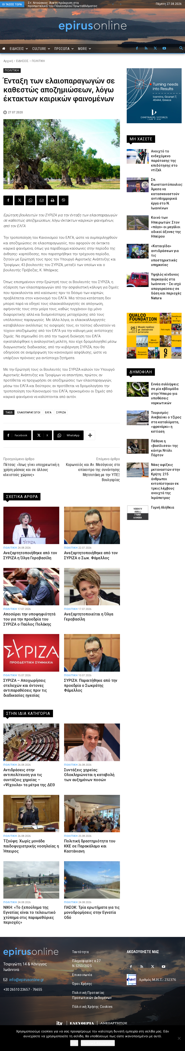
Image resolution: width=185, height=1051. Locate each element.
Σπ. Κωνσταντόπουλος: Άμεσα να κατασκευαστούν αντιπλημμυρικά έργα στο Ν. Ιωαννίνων (167, 194)
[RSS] (146, 48)
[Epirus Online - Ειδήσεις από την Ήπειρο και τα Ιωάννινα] (30, 952)
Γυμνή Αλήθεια (162, 507)
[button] (181, 48)
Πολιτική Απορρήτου (98, 1043)
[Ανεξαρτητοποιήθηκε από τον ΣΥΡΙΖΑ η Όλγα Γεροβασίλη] (31, 525)
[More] (90, 435)
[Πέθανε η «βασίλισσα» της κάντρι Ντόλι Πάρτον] (138, 446)
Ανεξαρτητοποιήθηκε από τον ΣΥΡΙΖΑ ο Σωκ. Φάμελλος (91, 555)
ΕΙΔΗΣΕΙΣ (22, 61)
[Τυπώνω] (52, 200)
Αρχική (8, 61)
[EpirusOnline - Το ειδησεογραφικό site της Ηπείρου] (92, 26)
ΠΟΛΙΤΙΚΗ (38, 61)
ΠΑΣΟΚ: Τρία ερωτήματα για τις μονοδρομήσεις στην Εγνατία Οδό (92, 912)
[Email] (41, 200)
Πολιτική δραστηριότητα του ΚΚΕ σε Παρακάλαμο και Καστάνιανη (89, 846)
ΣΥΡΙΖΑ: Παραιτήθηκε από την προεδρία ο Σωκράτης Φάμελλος (90, 685)
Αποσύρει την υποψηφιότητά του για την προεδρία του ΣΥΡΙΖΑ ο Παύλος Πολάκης (29, 619)
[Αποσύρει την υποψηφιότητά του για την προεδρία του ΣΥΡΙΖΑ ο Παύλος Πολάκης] (31, 586)
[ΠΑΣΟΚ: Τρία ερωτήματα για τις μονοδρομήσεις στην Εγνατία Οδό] (92, 880)
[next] (121, 4)
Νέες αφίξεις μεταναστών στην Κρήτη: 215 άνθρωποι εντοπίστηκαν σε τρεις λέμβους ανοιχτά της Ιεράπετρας (59, 6)
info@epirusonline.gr (26, 979)
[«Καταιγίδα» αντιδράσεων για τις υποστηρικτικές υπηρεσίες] (138, 251)
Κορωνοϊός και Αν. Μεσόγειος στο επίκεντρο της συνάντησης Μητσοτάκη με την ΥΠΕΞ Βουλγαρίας (93, 472)
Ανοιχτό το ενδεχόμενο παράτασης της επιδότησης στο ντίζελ (164, 160)
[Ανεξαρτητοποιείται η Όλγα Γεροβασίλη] (92, 586)
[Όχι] (179, 1038)
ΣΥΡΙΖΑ (61, 412)
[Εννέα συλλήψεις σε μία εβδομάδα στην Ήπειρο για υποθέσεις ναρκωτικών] (138, 389)
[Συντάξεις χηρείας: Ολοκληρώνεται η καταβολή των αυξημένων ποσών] (92, 742)
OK (74, 1043)
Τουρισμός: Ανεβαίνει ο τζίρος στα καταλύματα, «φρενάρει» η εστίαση (166, 422)
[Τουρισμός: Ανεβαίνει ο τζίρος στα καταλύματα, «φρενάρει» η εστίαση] (138, 417)
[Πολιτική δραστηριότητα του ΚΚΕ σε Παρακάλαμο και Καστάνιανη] (92, 813)
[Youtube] (164, 48)
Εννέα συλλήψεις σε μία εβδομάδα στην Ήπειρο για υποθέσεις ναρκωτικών (165, 393)
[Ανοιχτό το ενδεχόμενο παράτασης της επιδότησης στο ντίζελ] (138, 156)
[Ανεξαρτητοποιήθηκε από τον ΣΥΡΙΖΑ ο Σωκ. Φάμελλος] (92, 525)
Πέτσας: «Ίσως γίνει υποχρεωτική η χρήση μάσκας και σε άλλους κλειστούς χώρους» (31, 469)
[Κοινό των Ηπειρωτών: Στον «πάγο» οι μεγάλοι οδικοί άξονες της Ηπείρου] (138, 222)
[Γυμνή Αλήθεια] (138, 512)
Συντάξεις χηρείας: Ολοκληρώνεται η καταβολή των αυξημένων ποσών (89, 775)
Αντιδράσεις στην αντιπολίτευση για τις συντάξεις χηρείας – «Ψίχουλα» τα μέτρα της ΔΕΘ (29, 777)
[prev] (113, 4)
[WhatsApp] (30, 200)
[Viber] (63, 200)
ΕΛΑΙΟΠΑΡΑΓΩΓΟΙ (28, 412)
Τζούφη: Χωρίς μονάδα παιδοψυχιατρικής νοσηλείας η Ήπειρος (31, 846)
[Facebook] (136, 48)
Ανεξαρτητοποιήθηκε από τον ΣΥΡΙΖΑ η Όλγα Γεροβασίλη (30, 555)
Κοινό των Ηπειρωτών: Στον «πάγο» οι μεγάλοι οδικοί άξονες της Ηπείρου (166, 227)
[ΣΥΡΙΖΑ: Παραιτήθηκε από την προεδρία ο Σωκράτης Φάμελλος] (92, 652)
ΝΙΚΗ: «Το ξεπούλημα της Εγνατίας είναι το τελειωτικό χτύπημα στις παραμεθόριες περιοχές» (29, 915)
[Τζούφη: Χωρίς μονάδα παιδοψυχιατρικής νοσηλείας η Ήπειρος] (31, 813)
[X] (155, 48)
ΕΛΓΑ (48, 412)
